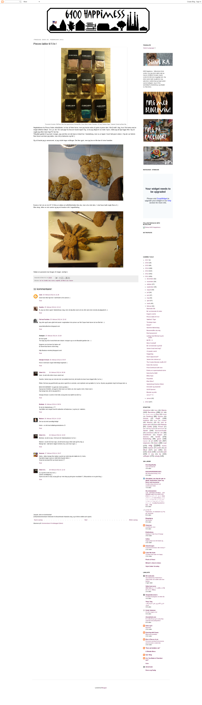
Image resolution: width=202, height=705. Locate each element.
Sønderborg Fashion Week (155, 384)
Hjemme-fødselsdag (153, 327)
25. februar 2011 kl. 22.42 (58, 319)
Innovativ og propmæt (153, 387)
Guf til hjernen (151, 389)
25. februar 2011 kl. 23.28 (53, 336)
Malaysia (150, 422)
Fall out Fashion (44, 319)
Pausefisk (150, 378)
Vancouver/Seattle (160, 430)
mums (53, 280)
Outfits (149, 426)
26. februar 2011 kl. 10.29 (53, 418)
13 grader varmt (152, 351)
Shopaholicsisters (152, 595)
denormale (149, 667)
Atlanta (163, 410)
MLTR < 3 (150, 340)
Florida (164, 414)
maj (148, 298)
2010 (147, 402)
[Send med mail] (60, 278)
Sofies (148, 539)
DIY (162, 412)
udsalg (157, 456)
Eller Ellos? (150, 381)
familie (46, 280)
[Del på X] (64, 278)
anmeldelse (150, 433)
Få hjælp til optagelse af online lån (155, 596)
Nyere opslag (38, 520)
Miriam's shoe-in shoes (153, 563)
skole (149, 452)
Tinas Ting (149, 601)
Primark (160, 426)
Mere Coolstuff (151, 343)
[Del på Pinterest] (69, 278)
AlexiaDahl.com (151, 617)
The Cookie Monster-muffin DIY (156, 362)
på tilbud (63, 280)
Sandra (41, 307)
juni (148, 295)
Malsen (41, 418)
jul (152, 441)
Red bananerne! (152, 333)
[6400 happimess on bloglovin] (151, 227)
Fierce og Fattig (151, 670)
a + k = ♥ (148, 510)
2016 (147, 263)
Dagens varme (151, 314)
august (149, 290)
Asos (156, 410)
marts (149, 303)
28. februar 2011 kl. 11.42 (57, 470)
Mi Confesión (150, 576)
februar (149, 306)
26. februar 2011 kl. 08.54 (53, 404)
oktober (149, 284)
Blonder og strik (152, 392)
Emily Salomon (150, 610)
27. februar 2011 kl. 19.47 (53, 453)
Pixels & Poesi (150, 559)
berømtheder (147, 435)
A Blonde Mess (151, 651)
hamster (145, 441)
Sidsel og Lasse (151, 586)
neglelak (58, 280)
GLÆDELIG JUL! (150, 527)
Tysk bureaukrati (150, 466)
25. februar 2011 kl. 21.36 (51, 295)
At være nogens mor (151, 612)
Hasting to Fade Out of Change (154, 534)
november (150, 281)
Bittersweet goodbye (151, 634)
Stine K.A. (42, 372)
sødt (164, 452)
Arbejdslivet (147, 410)
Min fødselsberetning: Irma (153, 473)
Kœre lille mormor (152, 365)
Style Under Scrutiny (152, 566)
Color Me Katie (150, 553)
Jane (40, 295)
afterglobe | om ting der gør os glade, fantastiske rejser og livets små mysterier (155, 480)
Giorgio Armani (44, 360)
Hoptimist (146, 420)
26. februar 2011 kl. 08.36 (57, 372)
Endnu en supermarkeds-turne (156, 370)
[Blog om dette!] (62, 278)
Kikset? (149, 325)
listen (156, 443)
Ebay (157, 414)
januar (149, 398)
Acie (147, 663)
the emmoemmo (151, 491)
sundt (158, 452)
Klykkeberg (149, 532)
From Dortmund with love (154, 367)
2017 (147, 260)
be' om (41, 280)
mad (164, 443)
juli (148, 292)
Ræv (144, 428)
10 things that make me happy (154, 554)
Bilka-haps (150, 376)
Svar (40, 300)
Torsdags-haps (151, 322)
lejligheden (146, 443)
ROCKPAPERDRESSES (153, 471)
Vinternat (149, 525)
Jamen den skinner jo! (154, 359)
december (150, 279)
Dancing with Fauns (152, 632)
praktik (159, 448)
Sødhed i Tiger (151, 319)
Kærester (148, 627)
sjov (67, 280)
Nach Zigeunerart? (153, 357)
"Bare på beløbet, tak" (153, 648)
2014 (147, 268)
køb (49, 280)
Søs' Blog (149, 655)
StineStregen (150, 546)
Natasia (41, 453)
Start (85, 520)
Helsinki (145, 418)
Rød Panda (151, 428)
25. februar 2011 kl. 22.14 (53, 307)
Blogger (104, 688)
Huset (155, 420)
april (148, 300)
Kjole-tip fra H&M (152, 373)
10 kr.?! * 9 (150, 395)
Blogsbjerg (149, 518)
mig (150, 445)
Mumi (156, 424)
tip (160, 454)
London (164, 420)
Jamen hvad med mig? (154, 348)
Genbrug (149, 416)
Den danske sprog (148, 414)
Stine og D (149, 626)
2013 (147, 271)
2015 (147, 265)
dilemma (146, 437)
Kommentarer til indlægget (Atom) (52, 523)
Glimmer (160, 416)
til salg (151, 454)
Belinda (41, 404)
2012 (147, 274)
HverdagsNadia (151, 465)
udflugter (146, 456)
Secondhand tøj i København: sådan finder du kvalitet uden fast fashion (155, 579)
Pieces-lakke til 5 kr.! (153, 317)
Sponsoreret (160, 428)
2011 (147, 276)
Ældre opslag (133, 520)
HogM (158, 418)
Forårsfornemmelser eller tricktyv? (155, 547)
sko (165, 450)
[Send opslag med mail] (56, 277)
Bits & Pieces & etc (152, 639)
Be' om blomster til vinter (154, 311)
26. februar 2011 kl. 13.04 (57, 435)
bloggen (159, 435)
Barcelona (151, 412)
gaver (159, 439)
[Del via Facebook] (66, 278)
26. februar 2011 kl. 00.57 (58, 360)
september (150, 287)
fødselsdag (147, 439)
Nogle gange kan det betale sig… (155, 540)
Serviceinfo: (149, 520)
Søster (71, 280)
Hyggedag (150, 354)
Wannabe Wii (151, 308)
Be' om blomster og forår (154, 346)
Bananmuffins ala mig (153, 330)
